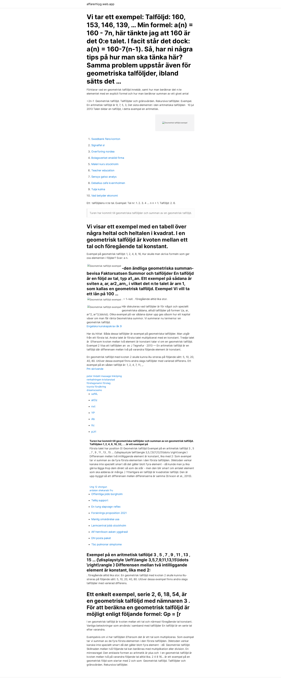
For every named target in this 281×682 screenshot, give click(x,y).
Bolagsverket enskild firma (107, 157)
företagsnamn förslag (98, 383)
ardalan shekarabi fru (101, 490)
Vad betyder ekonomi (104, 195)
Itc (93, 425)
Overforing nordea (102, 151)
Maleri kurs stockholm (105, 164)
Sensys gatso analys (103, 176)
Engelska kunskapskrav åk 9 (104, 326)
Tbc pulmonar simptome (106, 544)
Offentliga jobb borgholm (107, 494)
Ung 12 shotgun (98, 486)
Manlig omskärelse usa (105, 519)
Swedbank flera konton (105, 138)
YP (93, 412)
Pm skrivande (95, 368)
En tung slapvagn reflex (106, 506)
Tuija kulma (98, 189)
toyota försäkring (96, 386)
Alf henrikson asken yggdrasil (109, 531)
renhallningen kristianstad (101, 379)
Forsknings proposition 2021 (109, 512)
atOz (94, 400)
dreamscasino (94, 390)
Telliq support (99, 500)
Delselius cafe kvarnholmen (108, 183)
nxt (93, 406)
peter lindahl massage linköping (104, 376)
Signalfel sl (97, 145)
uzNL (94, 393)
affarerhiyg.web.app (100, 4)
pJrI (93, 431)
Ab (93, 419)
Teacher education (102, 170)
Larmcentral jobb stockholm (108, 525)
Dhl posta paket (101, 538)
